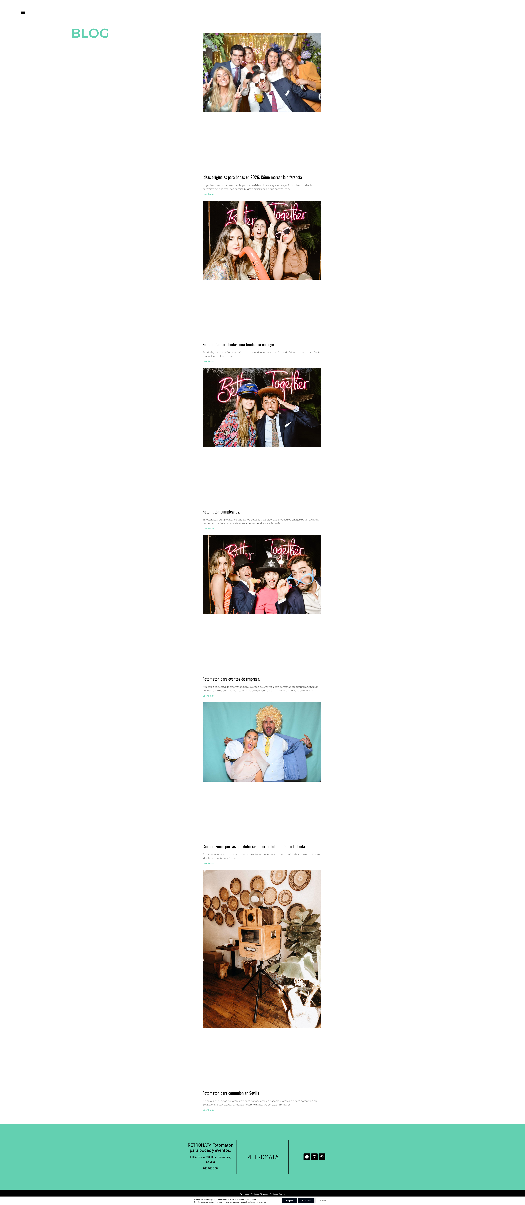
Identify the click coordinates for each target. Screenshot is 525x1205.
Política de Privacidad (259, 1194)
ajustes (262, 1202)
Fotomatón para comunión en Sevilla (231, 1093)
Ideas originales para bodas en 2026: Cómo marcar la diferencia (252, 177)
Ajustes (323, 1200)
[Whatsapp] (322, 1156)
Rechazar (306, 1200)
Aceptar (289, 1200)
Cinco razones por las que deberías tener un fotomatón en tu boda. (254, 846)
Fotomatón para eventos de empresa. (231, 679)
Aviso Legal (244, 1194)
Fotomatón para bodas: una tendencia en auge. (239, 344)
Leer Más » (208, 194)
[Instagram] (314, 1156)
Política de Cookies (277, 1194)
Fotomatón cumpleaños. (221, 511)
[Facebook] (307, 1156)
